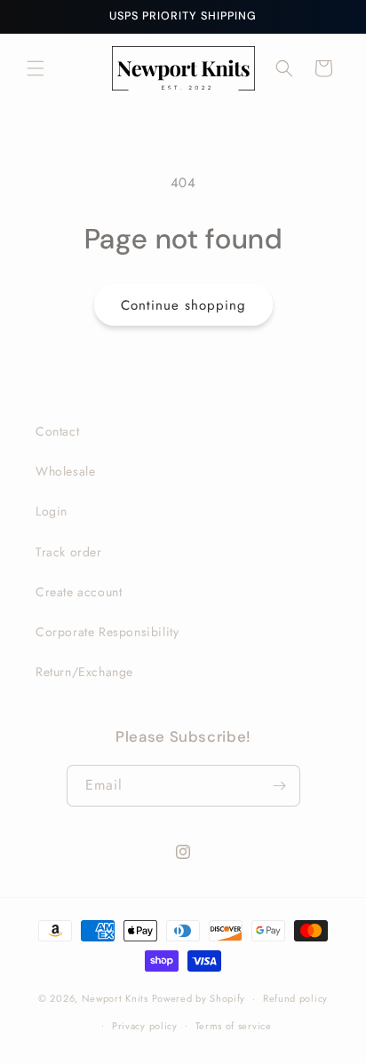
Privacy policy (145, 1026)
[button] (35, 68)
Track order (69, 552)
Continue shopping (183, 305)
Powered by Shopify (199, 998)
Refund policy (295, 998)
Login (52, 511)
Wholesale (65, 471)
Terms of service (233, 1026)
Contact (57, 431)
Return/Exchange (84, 672)
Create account (79, 592)
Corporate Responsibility (107, 632)
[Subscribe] (279, 786)
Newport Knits (115, 998)
